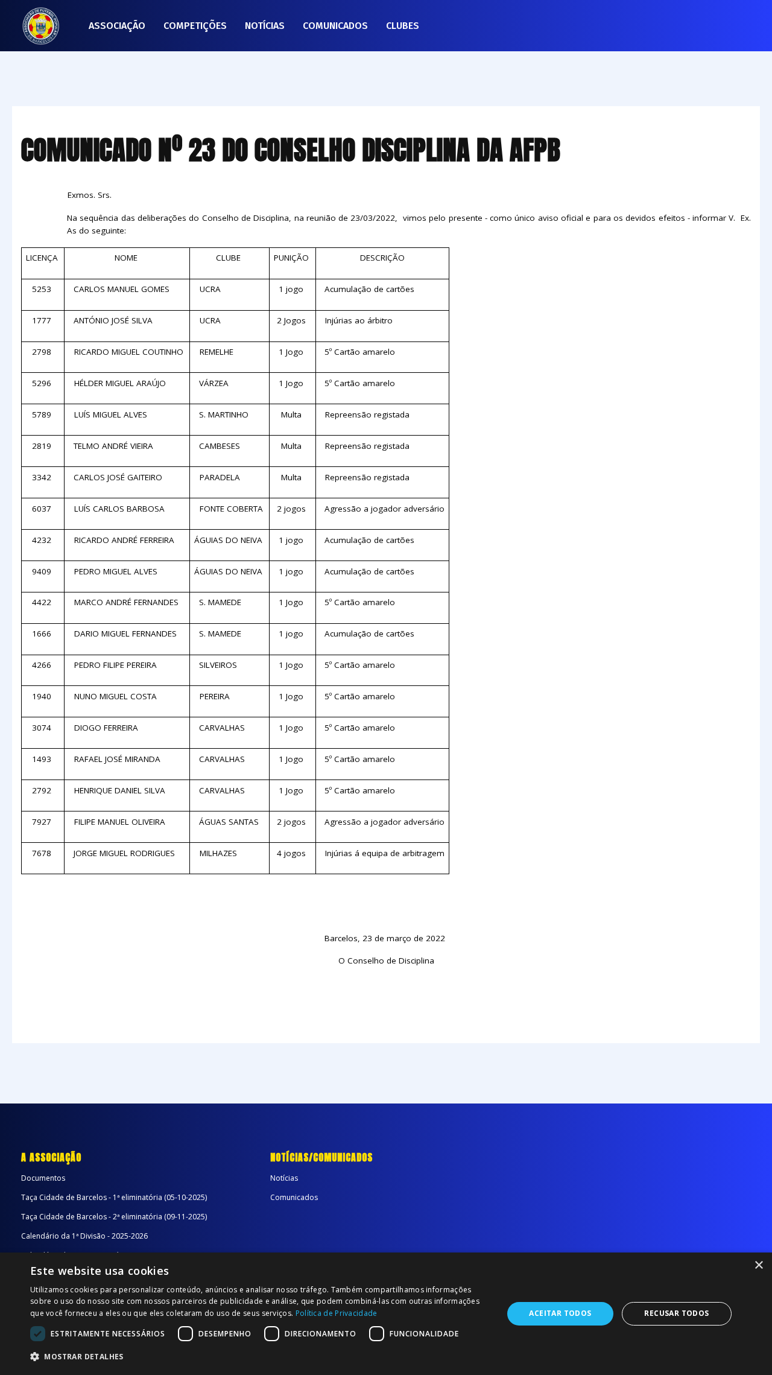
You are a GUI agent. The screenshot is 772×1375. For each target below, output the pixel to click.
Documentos (43, 1178)
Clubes (402, 25)
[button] (259, 1357)
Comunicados (335, 25)
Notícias (265, 25)
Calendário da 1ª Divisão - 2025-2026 (84, 1236)
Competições (195, 25)
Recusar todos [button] (676, 1313)
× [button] (758, 1265)
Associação (117, 25)
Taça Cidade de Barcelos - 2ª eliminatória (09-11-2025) (114, 1216)
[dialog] (386, 1314)
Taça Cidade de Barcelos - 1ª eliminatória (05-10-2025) (114, 1197)
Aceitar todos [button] (560, 1313)
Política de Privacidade (337, 1313)
